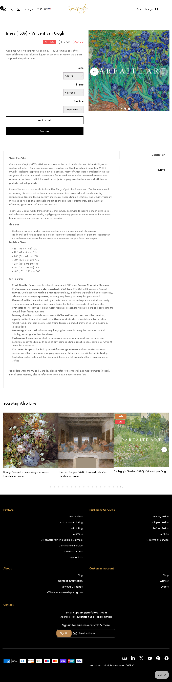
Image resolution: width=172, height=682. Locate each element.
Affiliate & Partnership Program (64, 592)
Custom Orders (73, 551)
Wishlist (164, 581)
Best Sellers (76, 516)
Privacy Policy (161, 516)
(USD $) (44, 9)
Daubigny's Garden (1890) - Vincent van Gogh (140, 471)
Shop (166, 575)
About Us (77, 557)
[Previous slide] (8, 450)
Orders (165, 586)
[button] (129, 109)
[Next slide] (164, 450)
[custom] (166, 658)
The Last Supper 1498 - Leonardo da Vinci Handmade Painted (82, 474)
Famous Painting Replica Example (63, 540)
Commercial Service (71, 545)
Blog (80, 575)
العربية (31, 9)
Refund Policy (161, 528)
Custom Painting (73, 522)
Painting (78, 528)
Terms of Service (159, 540)
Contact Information (70, 581)
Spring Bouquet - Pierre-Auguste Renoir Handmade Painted (26, 474)
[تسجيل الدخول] (11, 9)
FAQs (166, 534)
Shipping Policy (160, 522)
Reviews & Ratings (72, 586)
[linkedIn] (133, 658)
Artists (79, 534)
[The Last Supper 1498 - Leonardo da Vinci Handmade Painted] (86, 440)
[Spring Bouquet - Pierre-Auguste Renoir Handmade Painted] (30, 440)
